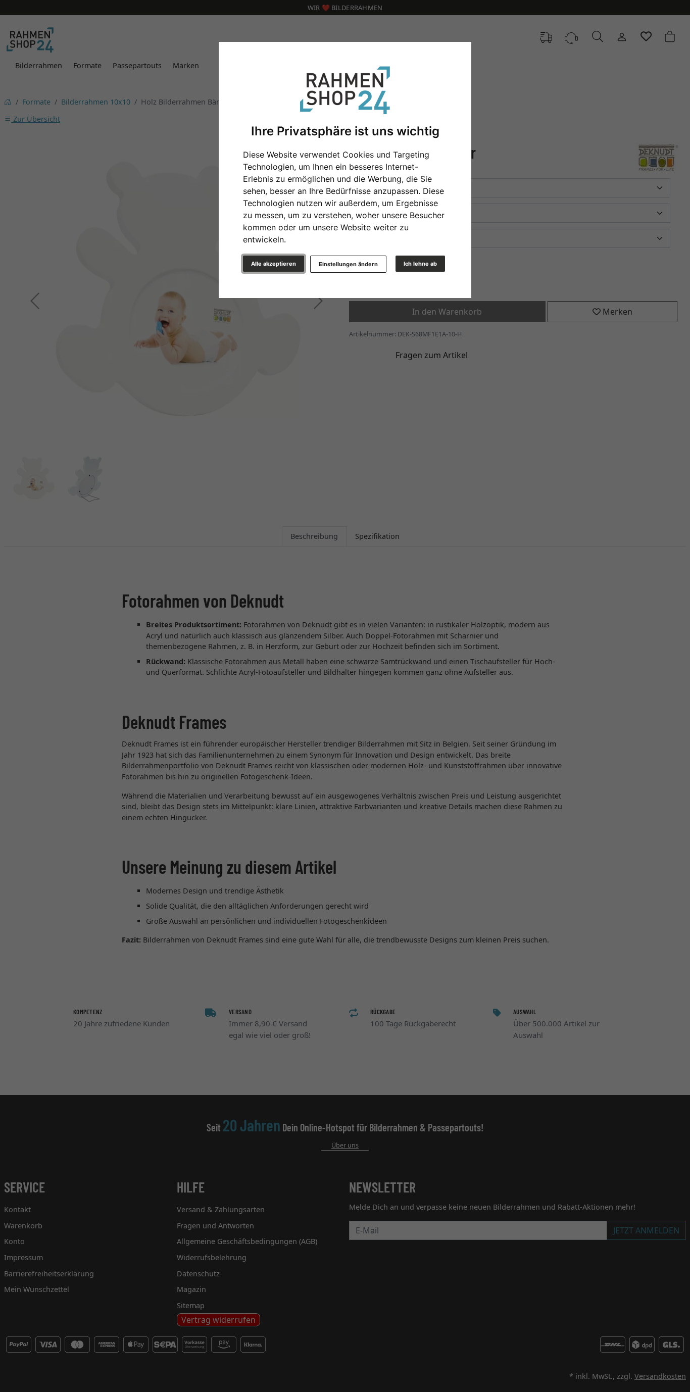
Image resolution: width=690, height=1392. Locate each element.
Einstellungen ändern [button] (348, 264)
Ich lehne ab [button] (420, 263)
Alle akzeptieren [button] (273, 263)
